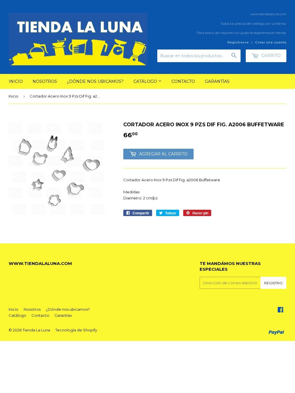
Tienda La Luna (36, 330)
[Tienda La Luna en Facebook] (280, 310)
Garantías (217, 81)
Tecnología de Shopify (76, 330)
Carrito (270, 55)
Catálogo (145, 81)
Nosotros (45, 81)
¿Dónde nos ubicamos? (95, 81)
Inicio (16, 81)
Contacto (183, 81)
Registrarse (238, 42)
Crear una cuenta (270, 42)
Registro (273, 283)
